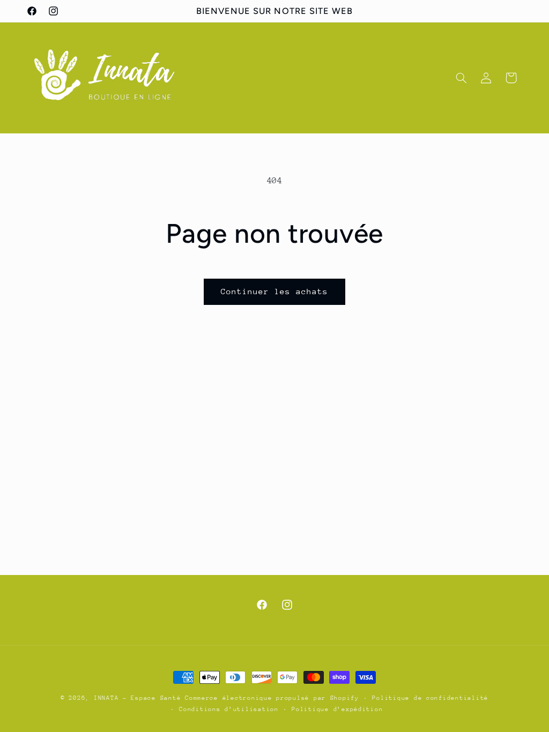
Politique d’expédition (337, 709)
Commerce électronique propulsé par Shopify (272, 697)
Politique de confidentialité (430, 697)
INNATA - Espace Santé (137, 697)
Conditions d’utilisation (229, 709)
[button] (461, 77)
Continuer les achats (275, 291)
